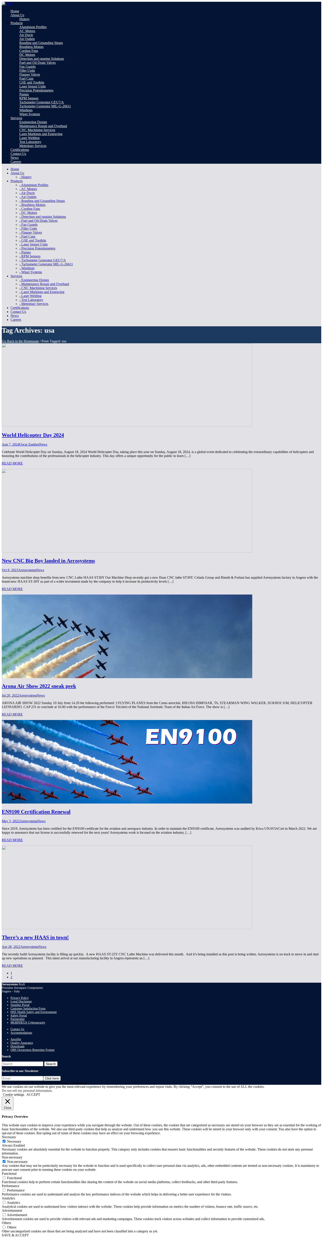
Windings (26, 110)
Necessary (14, 1141)
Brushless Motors (31, 47)
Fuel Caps (26, 78)
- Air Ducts (27, 193)
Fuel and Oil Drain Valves (37, 62)
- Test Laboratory (31, 300)
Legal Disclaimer (21, 1001)
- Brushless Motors (32, 205)
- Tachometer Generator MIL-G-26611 (46, 264)
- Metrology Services (33, 304)
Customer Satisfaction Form (28, 1008)
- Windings (26, 268)
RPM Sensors (28, 98)
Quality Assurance (22, 1042)
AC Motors (27, 31)
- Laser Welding (30, 296)
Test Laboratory (30, 142)
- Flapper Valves (30, 232)
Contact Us (17, 1029)
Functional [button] (9, 1173)
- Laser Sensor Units (33, 244)
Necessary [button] (9, 1137)
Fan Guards (27, 66)
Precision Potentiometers (36, 90)
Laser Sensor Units (32, 86)
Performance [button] (10, 1186)
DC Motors (27, 55)
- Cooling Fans (29, 209)
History (24, 19)
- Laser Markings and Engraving (41, 292)
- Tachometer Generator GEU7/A (42, 260)
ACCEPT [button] (33, 1094)
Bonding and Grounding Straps (41, 43)
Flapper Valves (29, 74)
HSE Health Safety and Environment (34, 1012)
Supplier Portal (20, 1005)
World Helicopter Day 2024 (33, 435)
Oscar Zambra (29, 444)
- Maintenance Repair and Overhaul (44, 284)
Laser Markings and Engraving (40, 134)
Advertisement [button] (12, 1210)
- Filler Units (28, 228)
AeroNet (16, 1039)
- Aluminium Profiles (33, 185)
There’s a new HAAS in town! (35, 937)
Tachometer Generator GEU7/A (41, 102)
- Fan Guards (28, 224)
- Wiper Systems (30, 272)
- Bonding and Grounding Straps (42, 201)
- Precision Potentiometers (37, 248)
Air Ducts (26, 35)
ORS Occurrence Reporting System (32, 1050)
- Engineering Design (34, 280)
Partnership (18, 1019)
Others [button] (6, 1223)
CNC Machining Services (37, 130)
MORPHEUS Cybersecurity (28, 1022)
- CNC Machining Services (38, 288)
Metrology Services (32, 146)
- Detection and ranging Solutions (42, 216)
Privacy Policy (20, 998)
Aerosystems (27, 570)
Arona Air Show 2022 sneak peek (39, 686)
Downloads (17, 1046)
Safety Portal (19, 1015)
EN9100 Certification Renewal (36, 812)
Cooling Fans (28, 51)
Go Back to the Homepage (20, 341)
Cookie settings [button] (13, 1094)
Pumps (24, 94)
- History (25, 177)
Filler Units (27, 70)
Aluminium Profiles (33, 27)
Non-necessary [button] (12, 1157)
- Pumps (25, 252)
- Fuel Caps (27, 236)
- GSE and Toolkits (32, 240)
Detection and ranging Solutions (41, 59)
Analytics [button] (8, 1198)
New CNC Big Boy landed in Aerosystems (48, 561)
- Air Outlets (27, 197)
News (43, 444)
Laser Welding (29, 138)
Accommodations (21, 1032)
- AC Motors (28, 189)
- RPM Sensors (29, 256)
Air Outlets (27, 39)
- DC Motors (28, 213)
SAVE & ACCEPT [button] (15, 1235)
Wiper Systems (29, 114)
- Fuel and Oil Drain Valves (38, 220)
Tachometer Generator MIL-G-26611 (45, 106)
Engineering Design (33, 122)
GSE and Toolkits (31, 82)
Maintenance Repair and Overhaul (43, 126)
